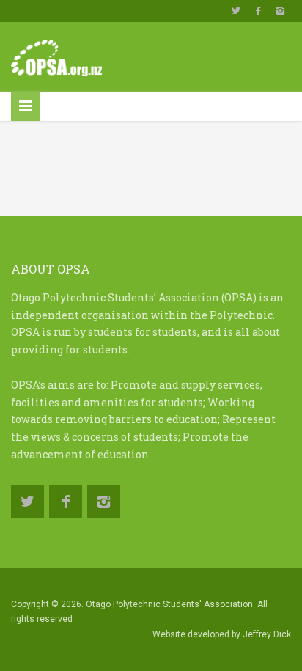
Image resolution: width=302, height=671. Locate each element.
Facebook (258, 11)
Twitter (236, 11)
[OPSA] (56, 54)
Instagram (280, 11)
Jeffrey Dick (267, 634)
